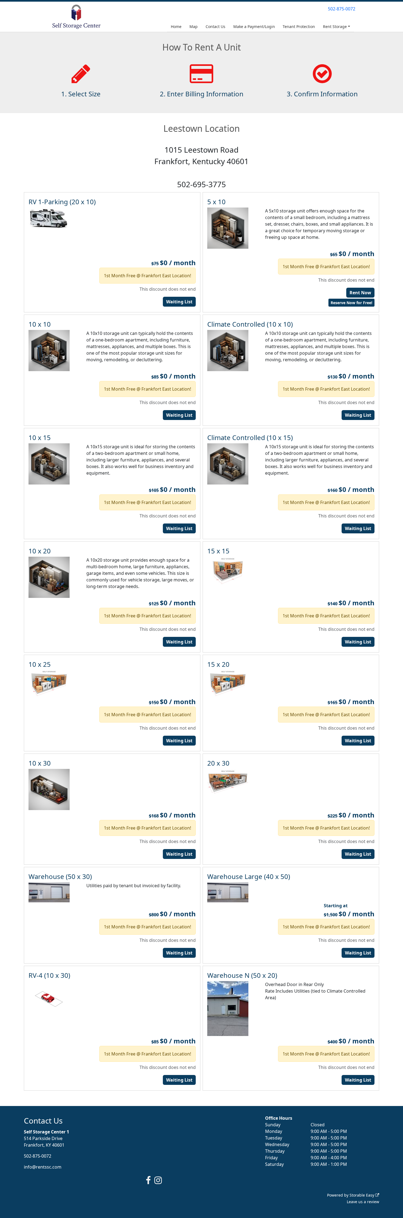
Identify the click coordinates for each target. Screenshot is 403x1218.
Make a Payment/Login (254, 26)
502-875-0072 (341, 9)
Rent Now (360, 293)
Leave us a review (363, 1201)
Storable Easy (362, 1195)
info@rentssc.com (42, 1167)
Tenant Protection (299, 26)
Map (193, 26)
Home (176, 26)
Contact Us (215, 26)
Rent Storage (335, 26)
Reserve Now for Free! (351, 302)
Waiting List (179, 302)
